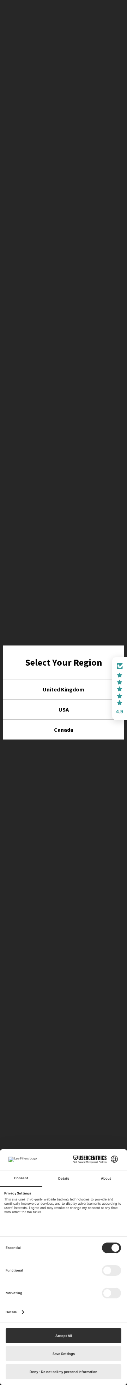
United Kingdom (63, 689)
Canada (63, 729)
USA (64, 709)
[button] (119, 688)
